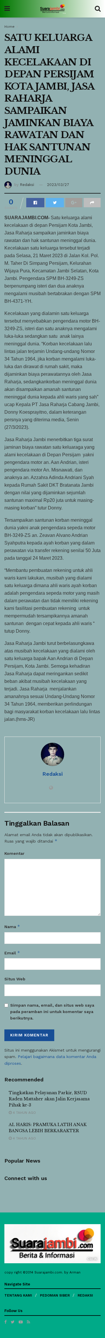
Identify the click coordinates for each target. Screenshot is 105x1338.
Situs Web (14, 979)
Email (12, 953)
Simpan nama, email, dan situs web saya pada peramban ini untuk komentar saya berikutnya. (52, 1012)
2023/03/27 (58, 184)
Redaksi (27, 184)
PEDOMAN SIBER (55, 1295)
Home (9, 27)
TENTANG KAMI (18, 1295)
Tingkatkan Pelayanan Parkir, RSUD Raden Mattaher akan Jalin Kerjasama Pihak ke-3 (49, 1099)
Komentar (14, 853)
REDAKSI (85, 1295)
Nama (12, 926)
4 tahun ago (24, 1113)
